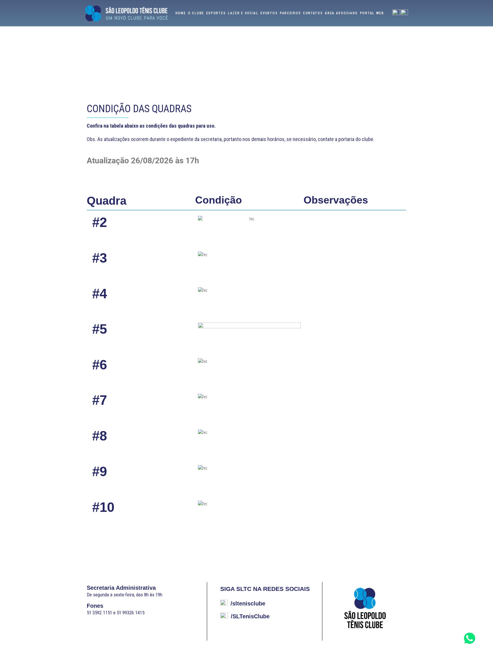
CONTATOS (313, 13)
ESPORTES (216, 13)
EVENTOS (269, 13)
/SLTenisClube (250, 616)
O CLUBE (196, 13)
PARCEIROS (290, 13)
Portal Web (372, 13)
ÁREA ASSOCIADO (341, 13)
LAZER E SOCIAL (243, 13)
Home (180, 13)
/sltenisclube (248, 603)
